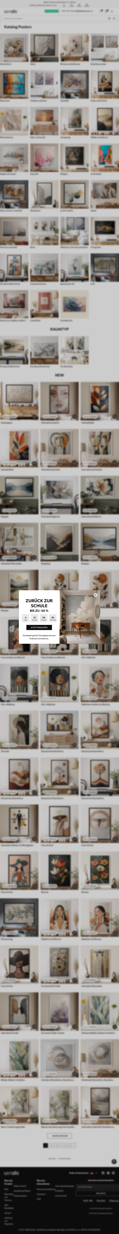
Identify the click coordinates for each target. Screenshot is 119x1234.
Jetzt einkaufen (39, 627)
